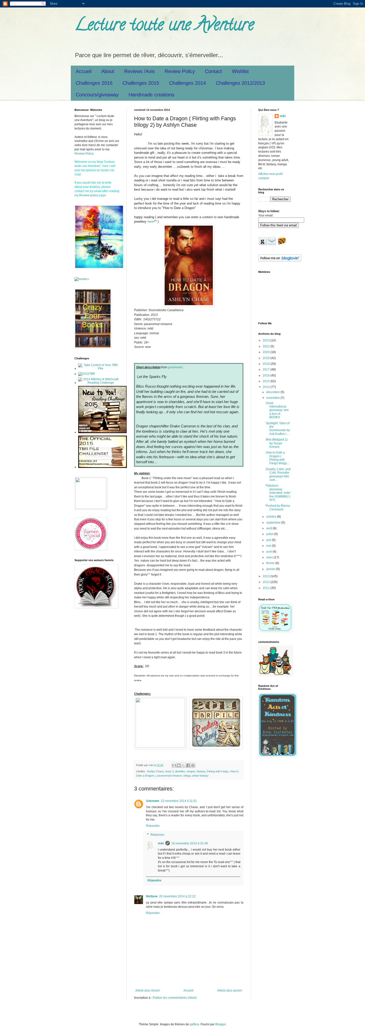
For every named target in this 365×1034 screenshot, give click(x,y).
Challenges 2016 (94, 83)
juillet (270, 534)
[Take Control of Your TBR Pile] (98, 368)
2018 (266, 364)
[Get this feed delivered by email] (282, 244)
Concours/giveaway (97, 94)
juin (269, 540)
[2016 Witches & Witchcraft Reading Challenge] (98, 382)
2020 (266, 352)
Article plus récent (147, 990)
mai (269, 545)
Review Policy (180, 71)
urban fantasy (200, 775)
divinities (180, 771)
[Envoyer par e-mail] (174, 765)
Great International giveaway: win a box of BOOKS (277, 410)
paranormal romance (169, 775)
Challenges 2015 (140, 83)
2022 (266, 346)
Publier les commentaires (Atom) (175, 997)
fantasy (201, 771)
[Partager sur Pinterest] (192, 765)
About (107, 71)
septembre (273, 522)
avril (269, 551)
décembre (273, 392)
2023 (266, 340)
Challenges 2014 (187, 83)
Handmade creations (151, 94)
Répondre (153, 825)
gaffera (194, 1024)
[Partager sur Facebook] (188, 765)
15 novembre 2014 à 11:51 (179, 801)
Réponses (157, 834)
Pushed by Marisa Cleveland (278, 507)
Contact (213, 71)
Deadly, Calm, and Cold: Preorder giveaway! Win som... (278, 474)
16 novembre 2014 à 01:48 (189, 843)
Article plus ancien (229, 990)
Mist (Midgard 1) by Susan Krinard (277, 443)
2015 (266, 381)
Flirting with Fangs (218, 771)
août (269, 528)
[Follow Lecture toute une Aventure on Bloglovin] (279, 260)
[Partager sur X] (183, 765)
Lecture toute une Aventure (164, 26)
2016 (266, 375)
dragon (191, 771)
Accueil (83, 71)
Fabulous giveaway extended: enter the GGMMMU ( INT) (278, 493)
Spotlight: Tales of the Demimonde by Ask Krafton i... (278, 428)
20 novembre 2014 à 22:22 (177, 896)
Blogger (220, 1024)
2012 (266, 582)
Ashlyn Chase (155, 771)
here (150, 221)
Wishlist (240, 71)
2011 (266, 588)
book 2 (169, 771)
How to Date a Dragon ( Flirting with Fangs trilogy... (277, 458)
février (270, 563)
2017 (266, 369)
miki (161, 843)
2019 (266, 358)
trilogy (186, 775)
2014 (266, 387)
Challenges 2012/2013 (240, 83)
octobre (271, 516)
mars (270, 557)
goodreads (175, 367)
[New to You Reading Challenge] (102, 432)
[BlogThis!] (178, 765)
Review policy (88, 195)
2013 (266, 576)
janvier (271, 569)
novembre (273, 398)
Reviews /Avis (139, 71)
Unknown (152, 801)
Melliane (152, 896)
